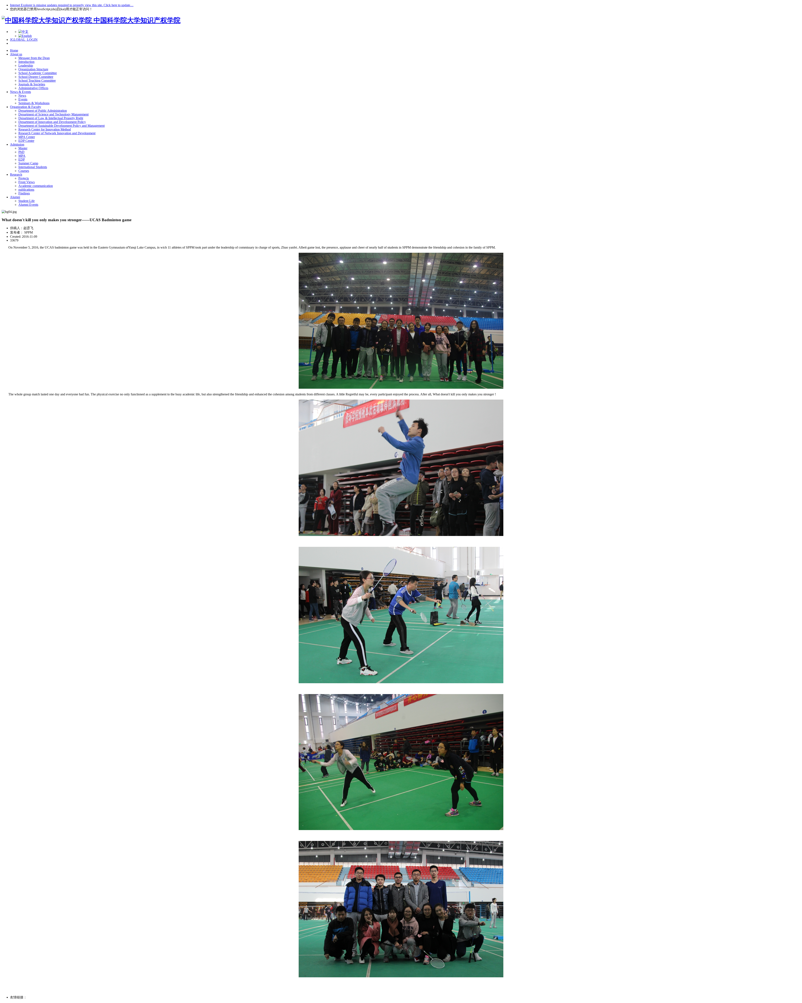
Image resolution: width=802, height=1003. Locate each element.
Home (14, 50)
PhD (21, 152)
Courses (23, 171)
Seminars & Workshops (33, 103)
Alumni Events (28, 204)
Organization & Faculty (25, 107)
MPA (21, 155)
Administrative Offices (33, 88)
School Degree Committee (35, 77)
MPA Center (26, 137)
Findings (24, 193)
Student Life (26, 201)
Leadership (25, 65)
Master (22, 148)
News (22, 95)
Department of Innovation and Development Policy (52, 122)
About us (16, 54)
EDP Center (26, 140)
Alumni (15, 197)
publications (26, 189)
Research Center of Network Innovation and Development (56, 133)
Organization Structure (33, 69)
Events (22, 99)
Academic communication (35, 186)
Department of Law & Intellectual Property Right (50, 118)
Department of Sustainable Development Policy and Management (61, 125)
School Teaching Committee (37, 80)
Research (16, 174)
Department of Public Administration (42, 110)
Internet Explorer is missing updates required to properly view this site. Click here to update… (71, 5)
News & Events (20, 92)
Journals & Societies (31, 84)
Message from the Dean (34, 58)
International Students (32, 167)
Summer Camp (28, 163)
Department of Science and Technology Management (53, 114)
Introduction (26, 61)
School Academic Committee (37, 73)
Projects (23, 178)
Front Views (26, 182)
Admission (17, 144)
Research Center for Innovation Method (44, 129)
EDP (21, 159)
